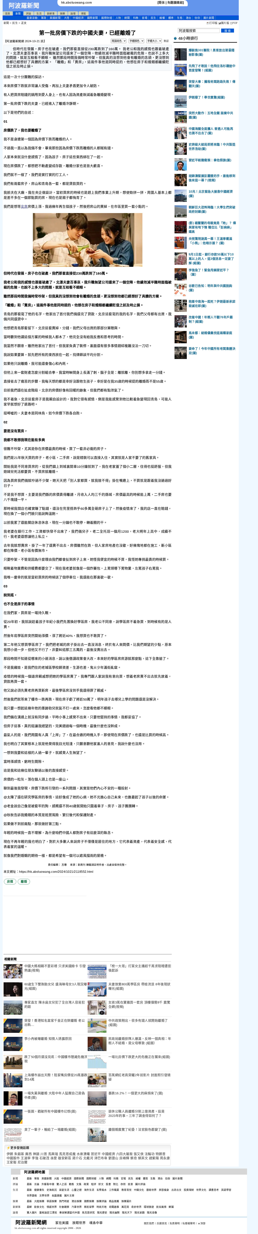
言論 (36, 1184)
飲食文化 (39, 1206)
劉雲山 (113, 1158)
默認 (166, 41)
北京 (24, 207)
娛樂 (62, 13)
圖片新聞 (177, 1178)
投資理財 (189, 1189)
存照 (123, 1184)
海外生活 (89, 1189)
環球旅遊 (149, 1206)
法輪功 (150, 1154)
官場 (144, 17)
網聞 (127, 17)
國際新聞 (92, 17)
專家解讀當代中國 (69, 1212)
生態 (179, 17)
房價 (10, 881)
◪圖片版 (223, 23)
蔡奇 (133, 1158)
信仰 (197, 17)
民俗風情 (161, 1206)
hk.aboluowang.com (76, 2)
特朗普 (161, 1154)
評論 (28, 13)
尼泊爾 (23, 1162)
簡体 (161, 2)
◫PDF (234, 23)
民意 (130, 1184)
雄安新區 (64, 1158)
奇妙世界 (136, 1206)
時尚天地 (102, 1206)
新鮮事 (51, 13)
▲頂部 (201, 1223)
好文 (101, 1184)
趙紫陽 (154, 1158)
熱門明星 (64, 1201)
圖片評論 (140, 1184)
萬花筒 (125, 1206)
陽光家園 (139, 1212)
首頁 (7, 13)
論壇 (73, 13)
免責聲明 (175, 1223)
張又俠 (139, 1154)
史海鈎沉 (52, 1189)
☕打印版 (212, 23)
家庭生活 (64, 1189)
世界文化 (201, 1189)
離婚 (24, 881)
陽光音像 (152, 1212)
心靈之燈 (77, 1189)
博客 (83, 13)
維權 (162, 17)
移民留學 (89, 1206)
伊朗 (10, 1154)
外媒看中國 (48, 1184)
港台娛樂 (77, 1201)
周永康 (165, 1158)
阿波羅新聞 (24, 5)
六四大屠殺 (124, 1154)
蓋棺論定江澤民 (48, 1212)
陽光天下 (127, 1212)
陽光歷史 (102, 1212)
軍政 (43, 17)
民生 (153, 17)
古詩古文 (176, 1189)
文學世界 (44, 1195)
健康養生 (39, 1189)
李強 (35, 1158)
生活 (39, 13)
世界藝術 (32, 1195)
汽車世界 (77, 1206)
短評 (93, 1184)
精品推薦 (114, 1201)
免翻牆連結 (175, 2)
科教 (136, 17)
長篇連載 (57, 1195)
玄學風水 (102, 1189)
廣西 (28, 1154)
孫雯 (53, 1158)
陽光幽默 (115, 1212)
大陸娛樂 (39, 1201)
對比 (115, 1184)
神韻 (36, 1154)
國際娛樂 (89, 1201)
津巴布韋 (100, 1158)
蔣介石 (77, 1158)
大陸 (67, 17)
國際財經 (106, 17)
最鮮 (29, 1206)
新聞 (18, 13)
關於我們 (149, 1223)
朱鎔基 (19, 1154)
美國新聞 (55, 17)
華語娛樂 (52, 1201)
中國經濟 (78, 17)
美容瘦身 (164, 1189)
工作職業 (114, 1189)
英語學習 (226, 1189)
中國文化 (139, 1189)
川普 (43, 1154)
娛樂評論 (102, 1201)
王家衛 (12, 1162)
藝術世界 (151, 1189)
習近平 (96, 1154)
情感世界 (52, 1206)
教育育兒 (126, 1189)
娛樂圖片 (126, 1201)
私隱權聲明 (188, 1223)
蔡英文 (143, 1158)
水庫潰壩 (83, 1154)
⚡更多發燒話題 (18, 1147)
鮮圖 (171, 1206)
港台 (188, 17)
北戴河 (88, 1158)
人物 (118, 17)
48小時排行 (188, 38)
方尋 (65, 864)
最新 (32, 17)
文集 (78, 1184)
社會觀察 (64, 1206)
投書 (108, 1184)
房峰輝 (124, 1158)
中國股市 (13, 1158)
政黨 (86, 1184)
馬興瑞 (53, 1154)
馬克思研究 (88, 1212)
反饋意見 (162, 1223)
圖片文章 (69, 1195)
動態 (71, 1184)
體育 (171, 17)
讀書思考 (214, 1189)
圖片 (208, 17)
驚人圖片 (32, 1212)
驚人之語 (61, 1184)
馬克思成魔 (67, 1154)
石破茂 (44, 1158)
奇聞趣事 (114, 1206)
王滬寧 (26, 1158)
